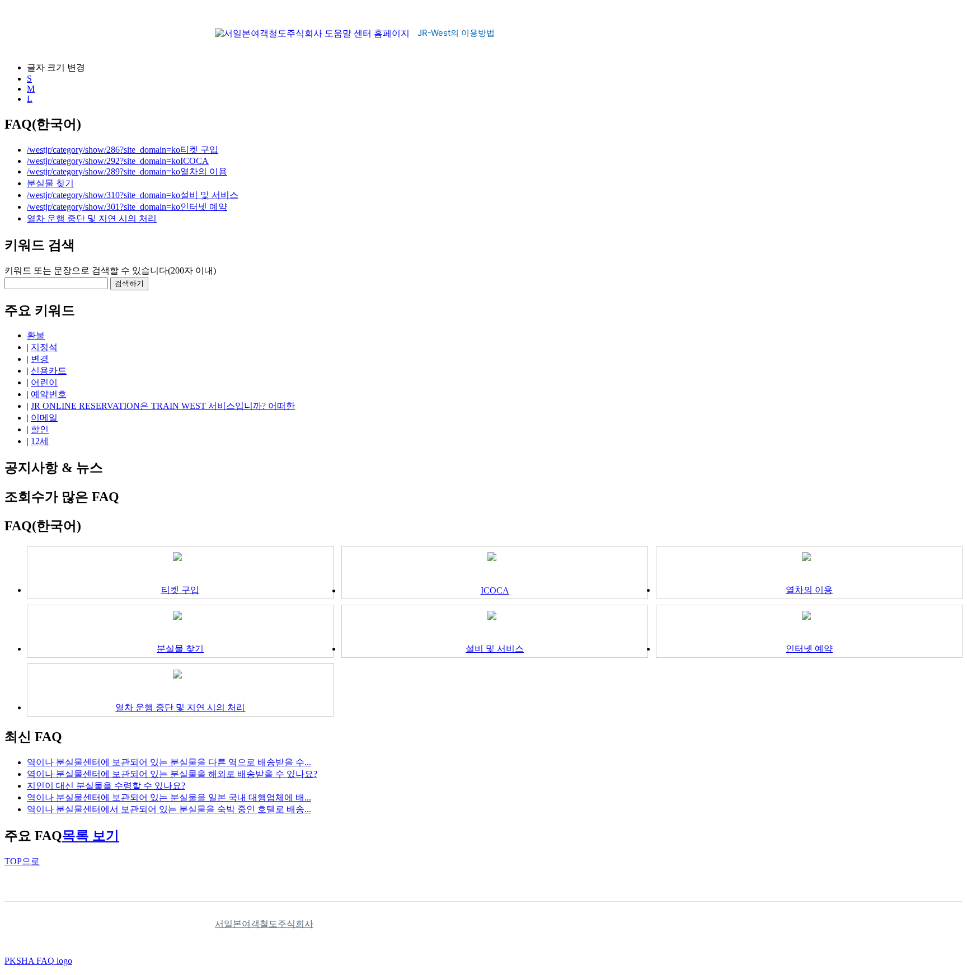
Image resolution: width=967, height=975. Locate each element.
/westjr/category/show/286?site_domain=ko (103, 149)
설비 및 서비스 (209, 195)
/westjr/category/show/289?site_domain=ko (103, 171)
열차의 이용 (203, 171)
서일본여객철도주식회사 (264, 924)
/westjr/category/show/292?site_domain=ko (103, 161)
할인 (40, 429)
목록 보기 (90, 835)
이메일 (44, 417)
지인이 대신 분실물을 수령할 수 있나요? (106, 785)
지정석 (44, 347)
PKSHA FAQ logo (38, 960)
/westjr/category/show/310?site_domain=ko (103, 195)
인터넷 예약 (203, 206)
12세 (40, 441)
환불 (36, 335)
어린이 (44, 382)
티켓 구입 (199, 149)
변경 (40, 359)
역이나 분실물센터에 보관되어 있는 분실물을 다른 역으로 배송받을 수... (169, 762)
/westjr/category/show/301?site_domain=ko (103, 206)
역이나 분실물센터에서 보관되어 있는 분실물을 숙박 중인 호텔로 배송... (169, 809)
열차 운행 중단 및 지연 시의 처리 (92, 218)
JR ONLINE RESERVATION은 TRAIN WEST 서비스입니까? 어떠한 (163, 406)
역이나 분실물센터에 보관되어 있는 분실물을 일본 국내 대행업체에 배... (169, 797)
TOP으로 (22, 861)
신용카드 (49, 370)
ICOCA (194, 161)
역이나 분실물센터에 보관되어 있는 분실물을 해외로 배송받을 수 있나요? (172, 774)
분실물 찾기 (50, 183)
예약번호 (49, 394)
